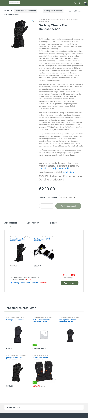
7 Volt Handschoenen (15, 318)
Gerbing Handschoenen (53, 11)
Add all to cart (69, 283)
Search (75, 3)
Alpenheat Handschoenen (41, 355)
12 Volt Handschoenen (46, 19)
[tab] (10, 224)
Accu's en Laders (39, 237)
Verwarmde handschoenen (26, 11)
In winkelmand (70, 206)
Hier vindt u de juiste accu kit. (54, 168)
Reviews (53, 223)
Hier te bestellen (68, 172)
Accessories (10, 223)
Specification (33, 223)
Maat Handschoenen (48, 197)
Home (6, 11)
